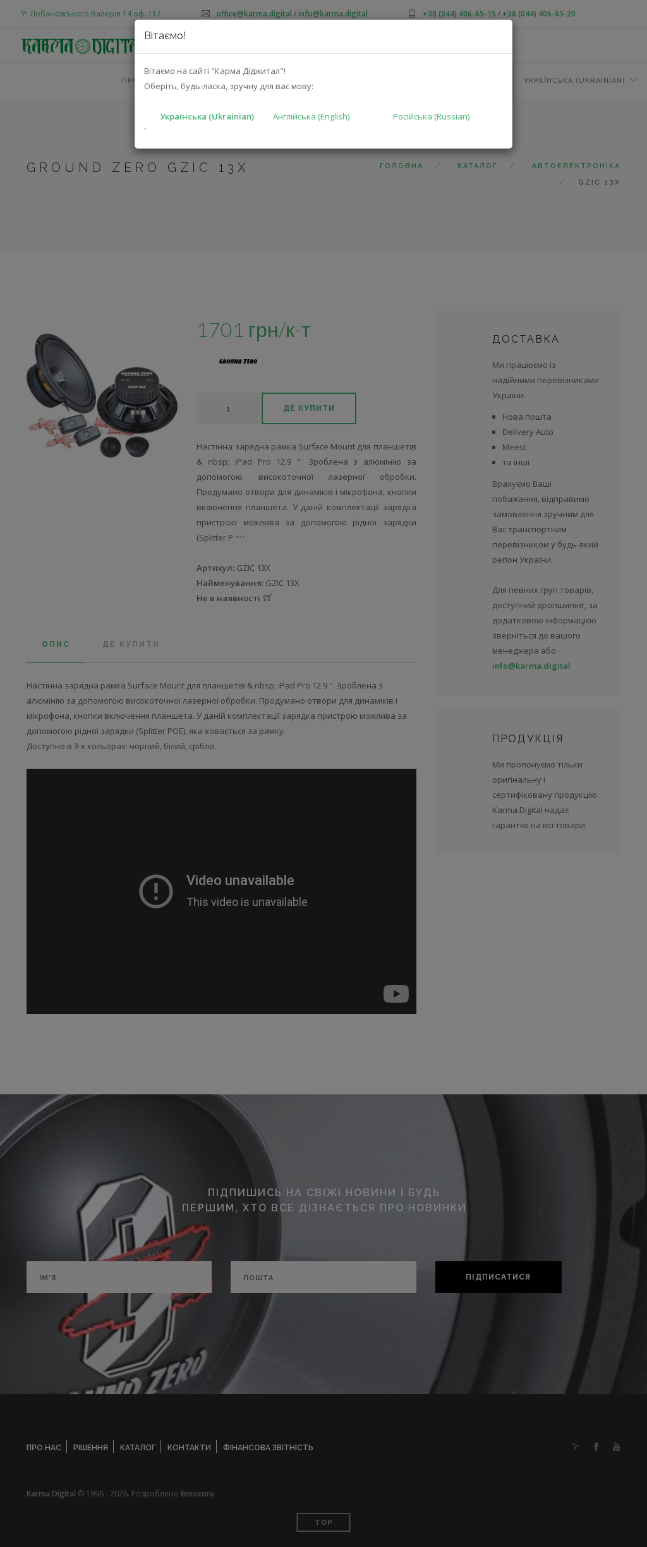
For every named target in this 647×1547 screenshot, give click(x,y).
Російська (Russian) (431, 116)
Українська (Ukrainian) (207, 116)
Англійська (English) (311, 116)
